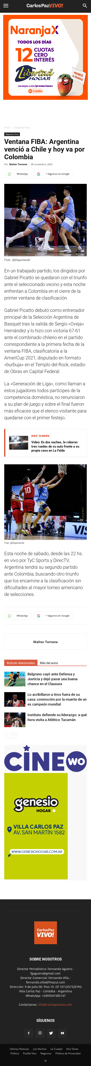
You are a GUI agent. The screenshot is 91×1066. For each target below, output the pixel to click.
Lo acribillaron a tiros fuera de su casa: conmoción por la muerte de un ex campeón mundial (57, 699)
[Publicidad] (45, 57)
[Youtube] (62, 1033)
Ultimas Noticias (19, 1049)
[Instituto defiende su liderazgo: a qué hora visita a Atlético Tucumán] (14, 720)
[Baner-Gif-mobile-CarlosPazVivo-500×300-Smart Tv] (36, 878)
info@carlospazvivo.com (55, 1005)
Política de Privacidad (67, 1053)
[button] (85, 5)
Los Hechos (40, 1049)
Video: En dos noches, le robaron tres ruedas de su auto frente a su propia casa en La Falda (55, 446)
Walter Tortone (18, 164)
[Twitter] (51, 1033)
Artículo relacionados (21, 663)
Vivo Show (72, 1049)
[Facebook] (29, 1033)
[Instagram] (40, 1033)
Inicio (7, 127)
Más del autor (49, 663)
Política (15, 1053)
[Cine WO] (45, 771)
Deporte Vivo (22, 127)
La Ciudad (56, 1049)
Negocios (45, 1053)
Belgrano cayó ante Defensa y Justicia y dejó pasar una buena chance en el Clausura (52, 679)
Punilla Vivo (29, 1053)
